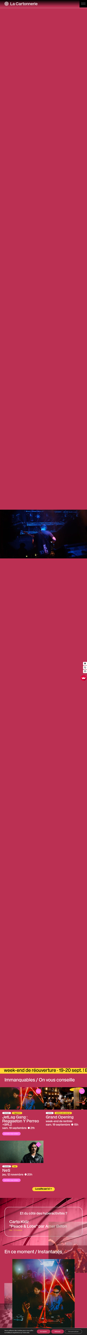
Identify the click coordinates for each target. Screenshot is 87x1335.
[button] (83, 3)
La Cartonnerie (24, 4)
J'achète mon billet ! (11, 1134)
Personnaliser (73, 1331)
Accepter (43, 1331)
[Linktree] (85, 663)
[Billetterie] (85, 667)
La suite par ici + (43, 1189)
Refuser (57, 1331)
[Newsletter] (85, 671)
